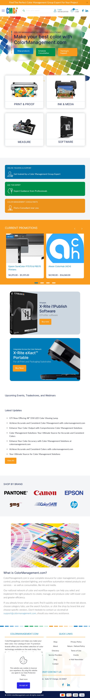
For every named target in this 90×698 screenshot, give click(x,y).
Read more (23, 679)
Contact (55, 664)
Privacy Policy (76, 642)
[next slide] (82, 229)
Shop (55, 642)
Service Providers (55, 655)
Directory (55, 651)
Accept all (23, 685)
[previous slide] (74, 229)
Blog (55, 659)
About (55, 646)
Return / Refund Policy (76, 646)
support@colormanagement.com (20, 613)
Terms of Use (76, 651)
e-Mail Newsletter (76, 659)
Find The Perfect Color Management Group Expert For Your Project (43, 2)
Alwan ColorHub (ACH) (60, 266)
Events (76, 655)
